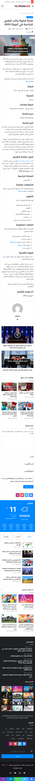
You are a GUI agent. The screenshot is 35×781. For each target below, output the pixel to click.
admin (28, 29)
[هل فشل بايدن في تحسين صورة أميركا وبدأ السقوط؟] (27, 554)
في (23, 735)
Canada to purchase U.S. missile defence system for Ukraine (11, 569)
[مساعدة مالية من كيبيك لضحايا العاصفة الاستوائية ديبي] (9, 618)
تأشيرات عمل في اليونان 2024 (26, 394)
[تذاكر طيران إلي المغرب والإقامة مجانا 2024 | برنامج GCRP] (25, 406)
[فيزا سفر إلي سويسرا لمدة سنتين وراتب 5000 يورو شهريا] (9, 387)
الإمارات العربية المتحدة (26, 161)
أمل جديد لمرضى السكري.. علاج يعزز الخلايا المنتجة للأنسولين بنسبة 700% (9, 607)
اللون (17, 728)
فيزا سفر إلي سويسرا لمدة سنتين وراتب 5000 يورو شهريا (10, 395)
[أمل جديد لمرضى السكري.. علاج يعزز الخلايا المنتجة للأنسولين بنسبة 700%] (9, 598)
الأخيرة (18, 537)
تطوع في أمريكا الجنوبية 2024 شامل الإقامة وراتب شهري (9, 414)
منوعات (13, 738)
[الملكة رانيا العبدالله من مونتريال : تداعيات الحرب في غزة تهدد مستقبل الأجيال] (28, 689)
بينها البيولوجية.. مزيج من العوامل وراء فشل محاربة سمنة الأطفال (26, 627)
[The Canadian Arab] (22, 6)
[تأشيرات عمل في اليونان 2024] (25, 387)
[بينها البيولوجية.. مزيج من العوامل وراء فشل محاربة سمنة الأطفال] (25, 618)
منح (21, 69)
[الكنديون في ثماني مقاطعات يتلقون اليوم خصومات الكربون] (6, 702)
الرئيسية (29, 13)
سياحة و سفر (19, 732)
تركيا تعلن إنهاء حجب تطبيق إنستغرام (27, 606)
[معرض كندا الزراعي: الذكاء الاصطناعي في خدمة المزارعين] (27, 579)
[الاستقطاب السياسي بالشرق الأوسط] (27, 545)
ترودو (31, 732)
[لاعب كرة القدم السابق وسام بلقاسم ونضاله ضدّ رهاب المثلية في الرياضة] (28, 702)
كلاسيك (18, 735)
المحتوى (12, 728)
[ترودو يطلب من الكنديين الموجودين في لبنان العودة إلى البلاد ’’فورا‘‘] (6, 695)
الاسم (31, 456)
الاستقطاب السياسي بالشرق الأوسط (12, 544)
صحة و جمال (10, 732)
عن (3, 732)
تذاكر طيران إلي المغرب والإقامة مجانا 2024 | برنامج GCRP (26, 414)
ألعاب (23, 728)
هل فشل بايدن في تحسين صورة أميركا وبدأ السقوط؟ (11, 552)
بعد (6, 728)
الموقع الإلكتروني (28, 471)
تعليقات (6, 537)
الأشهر (29, 537)
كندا (13, 735)
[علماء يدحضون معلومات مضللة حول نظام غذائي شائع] (17, 708)
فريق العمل (29, 735)
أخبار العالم (29, 728)
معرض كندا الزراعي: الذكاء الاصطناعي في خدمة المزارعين (12, 578)
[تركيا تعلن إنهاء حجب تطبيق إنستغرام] (25, 598)
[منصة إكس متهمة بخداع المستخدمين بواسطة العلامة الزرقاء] (28, 708)
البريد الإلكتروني (28, 464)
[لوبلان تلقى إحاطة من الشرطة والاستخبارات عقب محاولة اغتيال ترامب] (17, 702)
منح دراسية (23, 13)
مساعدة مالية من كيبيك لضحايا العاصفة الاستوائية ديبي (9, 627)
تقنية (26, 732)
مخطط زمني (21, 738)
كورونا (7, 735)
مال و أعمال (29, 738)
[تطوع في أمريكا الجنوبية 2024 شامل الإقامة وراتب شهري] (9, 406)
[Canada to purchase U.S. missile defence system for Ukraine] (27, 571)
